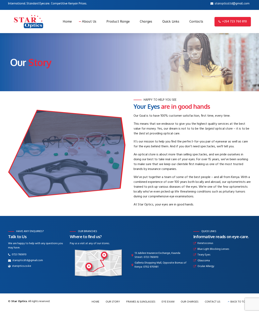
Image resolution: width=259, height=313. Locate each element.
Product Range (118, 21)
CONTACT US (212, 301)
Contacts (196, 21)
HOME (95, 301)
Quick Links (170, 21)
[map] (98, 262)
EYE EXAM (168, 301)
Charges (146, 21)
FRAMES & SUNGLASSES (140, 301)
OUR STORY (113, 301)
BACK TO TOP (238, 301)
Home (67, 21)
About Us (89, 21)
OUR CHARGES (189, 301)
